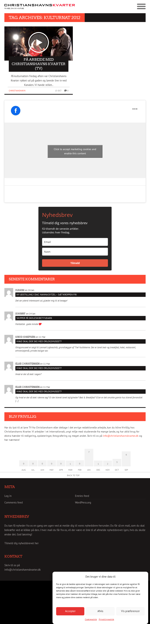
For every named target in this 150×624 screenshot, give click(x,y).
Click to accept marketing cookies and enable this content (75, 151)
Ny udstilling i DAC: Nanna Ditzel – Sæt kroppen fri (46, 294)
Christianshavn (17, 90)
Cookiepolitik (91, 619)
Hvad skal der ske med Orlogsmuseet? (39, 341)
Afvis (100, 611)
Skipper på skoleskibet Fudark (34, 318)
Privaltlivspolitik (106, 619)
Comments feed (13, 502)
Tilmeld (75, 263)
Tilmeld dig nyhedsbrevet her (21, 543)
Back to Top (73, 475)
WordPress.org (83, 502)
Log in (8, 496)
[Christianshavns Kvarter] (39, 6)
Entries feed (82, 496)
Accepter (70, 611)
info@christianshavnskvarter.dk (120, 435)
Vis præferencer (130, 611)
